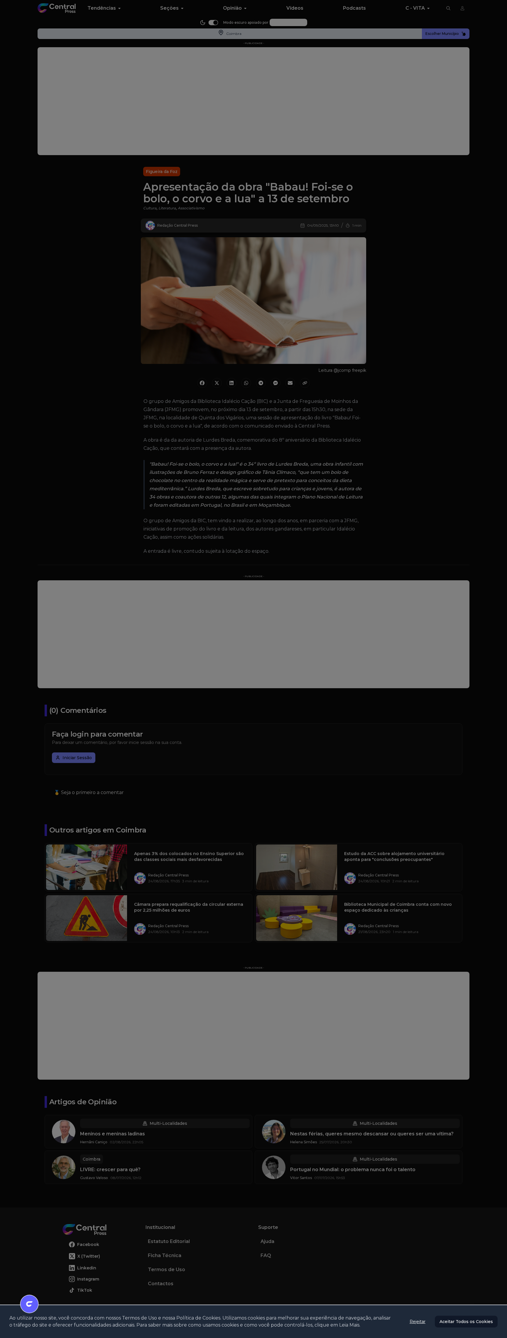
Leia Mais (349, 1325)
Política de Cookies (198, 1318)
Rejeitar (417, 1321)
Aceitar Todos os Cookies (466, 1321)
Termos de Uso (139, 1318)
